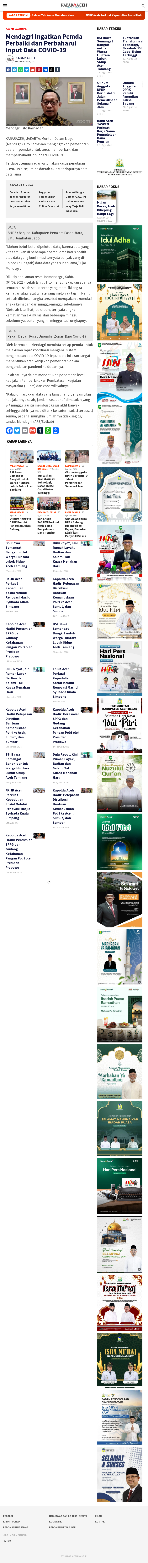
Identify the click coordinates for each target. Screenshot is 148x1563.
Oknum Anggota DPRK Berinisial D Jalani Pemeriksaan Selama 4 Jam (76, 479)
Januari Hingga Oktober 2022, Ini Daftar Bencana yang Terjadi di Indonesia (76, 201)
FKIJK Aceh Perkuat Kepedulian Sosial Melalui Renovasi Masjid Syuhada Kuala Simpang (74, 15)
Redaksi (8, 1516)
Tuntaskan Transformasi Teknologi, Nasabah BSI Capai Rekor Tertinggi (46, 484)
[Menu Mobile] (10, 5)
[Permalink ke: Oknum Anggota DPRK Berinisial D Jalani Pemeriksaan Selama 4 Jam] (77, 456)
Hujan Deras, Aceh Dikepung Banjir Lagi (106, 208)
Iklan (98, 1516)
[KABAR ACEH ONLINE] (74, 5)
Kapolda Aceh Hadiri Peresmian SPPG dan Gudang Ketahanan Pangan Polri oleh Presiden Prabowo (19, 640)
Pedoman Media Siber (62, 1527)
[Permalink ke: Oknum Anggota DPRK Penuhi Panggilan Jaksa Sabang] (22, 503)
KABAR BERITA (44, 465)
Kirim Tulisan (11, 1521)
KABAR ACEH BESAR (46, 512)
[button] (8, 69)
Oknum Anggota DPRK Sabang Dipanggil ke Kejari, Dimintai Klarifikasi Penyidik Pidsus (76, 527)
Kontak (100, 1521)
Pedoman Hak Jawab (15, 1527)
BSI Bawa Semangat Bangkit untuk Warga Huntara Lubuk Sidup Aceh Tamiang (21, 481)
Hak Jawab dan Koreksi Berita (68, 1516)
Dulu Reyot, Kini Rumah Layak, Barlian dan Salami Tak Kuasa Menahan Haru (65, 554)
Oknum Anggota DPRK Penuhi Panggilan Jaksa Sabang (20, 524)
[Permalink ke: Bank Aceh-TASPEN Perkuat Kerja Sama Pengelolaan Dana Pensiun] (49, 503)
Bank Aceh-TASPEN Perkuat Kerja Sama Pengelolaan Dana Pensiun (48, 525)
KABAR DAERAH (17, 465)
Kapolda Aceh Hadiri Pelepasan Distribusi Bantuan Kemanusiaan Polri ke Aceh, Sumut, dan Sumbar (66, 595)
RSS (9, 1541)
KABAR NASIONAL (16, 29)
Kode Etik (55, 1521)
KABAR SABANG (72, 465)
